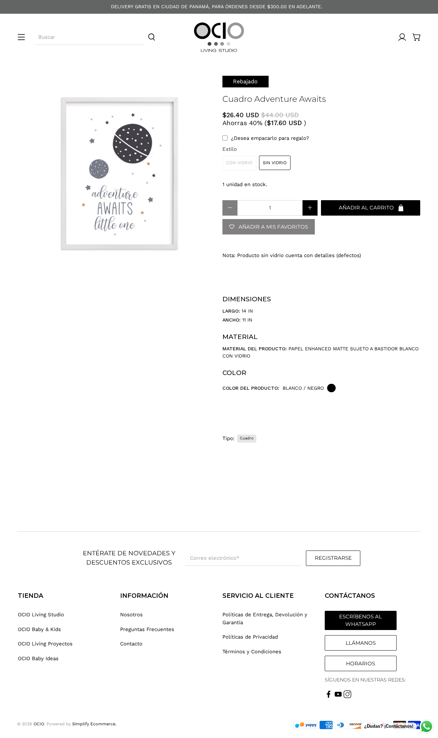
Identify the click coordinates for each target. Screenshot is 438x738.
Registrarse (333, 558)
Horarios (360, 663)
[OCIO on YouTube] (338, 696)
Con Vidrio (239, 162)
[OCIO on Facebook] (329, 696)
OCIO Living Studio (41, 615)
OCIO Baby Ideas (38, 658)
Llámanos (361, 643)
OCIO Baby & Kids (39, 629)
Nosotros (131, 615)
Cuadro (247, 438)
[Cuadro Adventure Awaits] (116, 175)
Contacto (131, 644)
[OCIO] (219, 37)
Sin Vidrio (275, 162)
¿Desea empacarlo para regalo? (270, 138)
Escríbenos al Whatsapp (360, 620)
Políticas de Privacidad (250, 637)
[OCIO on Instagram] (347, 696)
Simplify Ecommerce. (94, 723)
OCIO (39, 723)
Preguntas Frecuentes (147, 629)
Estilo (229, 149)
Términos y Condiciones (251, 652)
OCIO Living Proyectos (45, 644)
